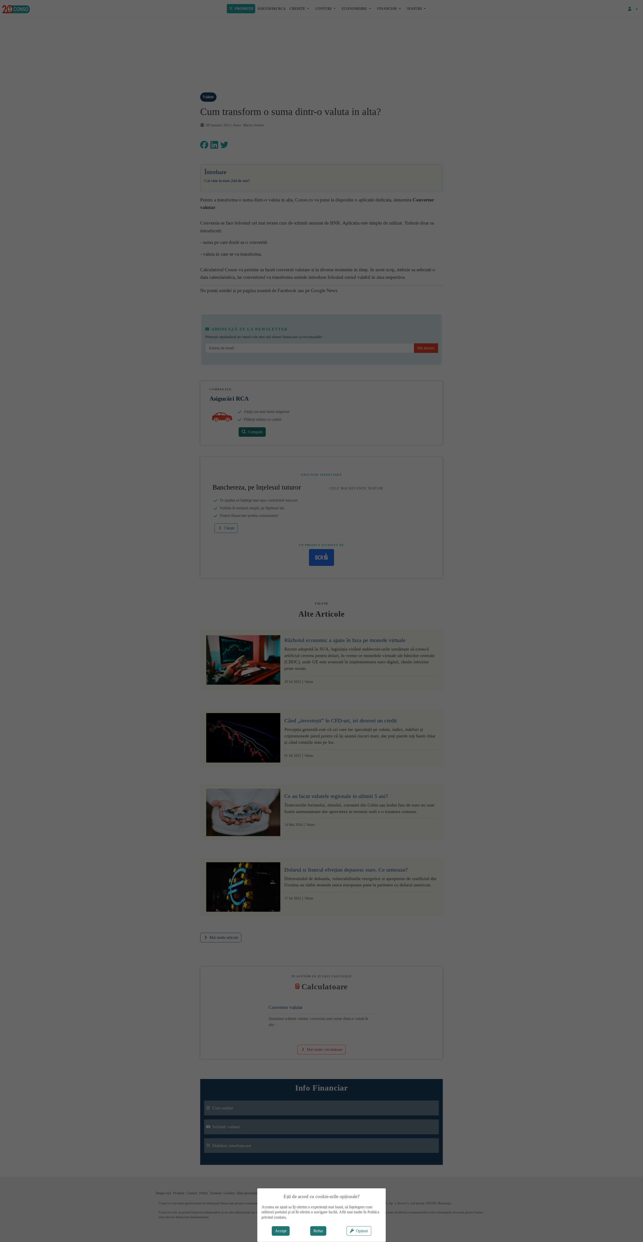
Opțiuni (362, 1231)
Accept (280, 1231)
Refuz (318, 1231)
